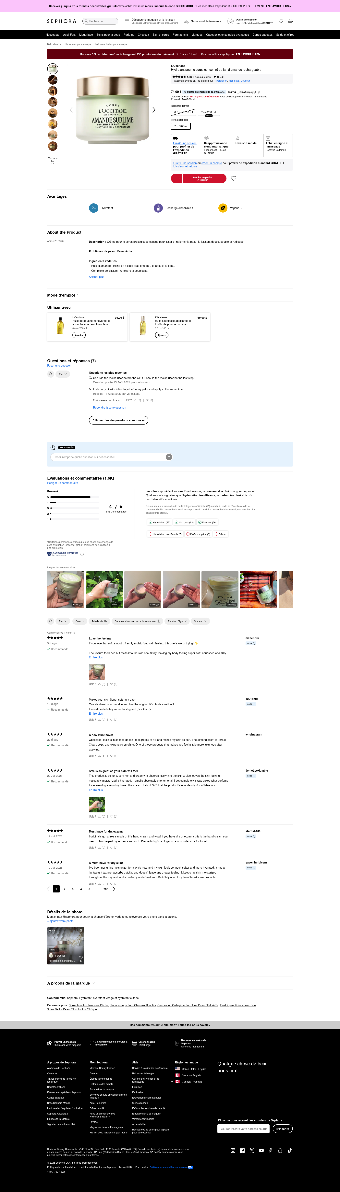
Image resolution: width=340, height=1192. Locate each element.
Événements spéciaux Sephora (64, 1092)
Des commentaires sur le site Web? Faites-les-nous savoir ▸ (170, 1025)
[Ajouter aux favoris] (234, 178)
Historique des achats (101, 1084)
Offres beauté (97, 1108)
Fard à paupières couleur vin (238, 1005)
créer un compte (211, 163)
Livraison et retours (185, 166)
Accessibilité (139, 1124)
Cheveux (143, 34)
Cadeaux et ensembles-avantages (227, 34)
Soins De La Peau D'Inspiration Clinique (72, 1009)
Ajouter (79, 335)
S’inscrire (282, 1129)
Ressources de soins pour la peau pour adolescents (150, 1131)
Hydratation (221, 80)
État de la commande (101, 1078)
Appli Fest (69, 34)
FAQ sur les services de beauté (148, 1108)
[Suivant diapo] (153, 110)
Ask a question (203, 76)
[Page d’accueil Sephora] (61, 21)
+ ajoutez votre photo (60, 921)
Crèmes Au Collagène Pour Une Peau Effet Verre (187, 1005)
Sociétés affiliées (56, 1086)
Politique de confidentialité (61, 1167)
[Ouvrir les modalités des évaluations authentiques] (82, 554)
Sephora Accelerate (57, 1113)
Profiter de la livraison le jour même (109, 1132)
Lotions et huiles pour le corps (111, 44)
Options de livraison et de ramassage (145, 1080)
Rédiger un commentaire (62, 483)
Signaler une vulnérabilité (61, 1124)
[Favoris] (281, 21)
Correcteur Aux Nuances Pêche (88, 1005)
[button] (238, 92)
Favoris (94, 1121)
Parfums (129, 34)
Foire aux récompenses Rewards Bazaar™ (102, 1115)
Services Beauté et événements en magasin (108, 1096)
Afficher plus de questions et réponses (118, 420)
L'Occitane (178, 66)
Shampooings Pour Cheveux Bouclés (133, 1005)
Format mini (180, 34)
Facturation (138, 1092)
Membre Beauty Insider (102, 1068)
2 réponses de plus (105, 400)
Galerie (94, 1073)
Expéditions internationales (146, 1097)
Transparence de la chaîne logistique (61, 1080)
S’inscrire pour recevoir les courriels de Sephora (249, 1120)
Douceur (245, 80)
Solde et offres (285, 34)
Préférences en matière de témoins (168, 1167)
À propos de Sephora (58, 1068)
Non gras (234, 80)
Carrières (52, 1073)
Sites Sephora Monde (58, 1102)
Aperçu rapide (60, 335)
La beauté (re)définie (58, 1118)
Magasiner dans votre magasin (106, 1127)
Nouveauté (52, 34)
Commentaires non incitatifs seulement (135, 621)
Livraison (137, 1086)
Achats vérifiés (99, 621)
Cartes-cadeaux (263, 34)
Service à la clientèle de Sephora (150, 1068)
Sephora (72, 998)
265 (105, 889)
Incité (75, 604)
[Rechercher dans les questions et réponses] (50, 374)
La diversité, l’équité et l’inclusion (65, 1108)
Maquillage (86, 34)
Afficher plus (96, 277)
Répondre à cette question (109, 407)
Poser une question (59, 365)
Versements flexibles (143, 1118)
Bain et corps (161, 34)
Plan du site (141, 1167)
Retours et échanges (143, 1073)
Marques (196, 34)
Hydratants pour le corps (78, 44)
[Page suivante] (113, 888)
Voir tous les (52, 161)
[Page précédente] (48, 888)
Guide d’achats (140, 1102)
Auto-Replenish (98, 1102)
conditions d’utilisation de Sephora (97, 1167)
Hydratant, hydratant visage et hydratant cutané (109, 998)
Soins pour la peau (108, 34)
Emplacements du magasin (146, 1113)
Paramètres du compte (102, 1089)
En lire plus (96, 657)
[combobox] (100, 21)
